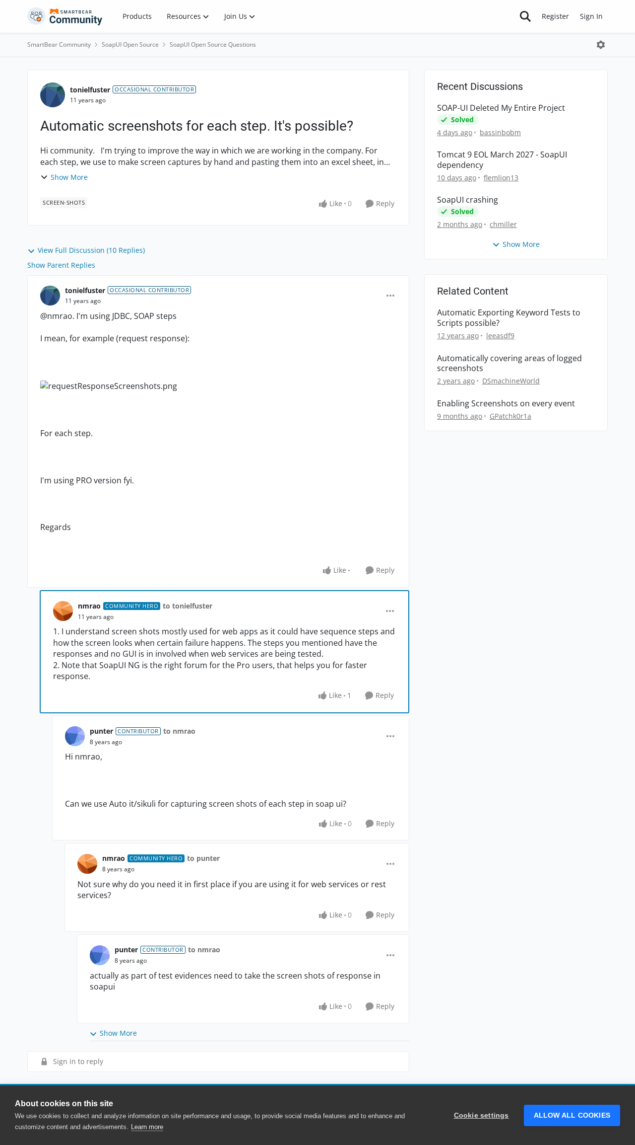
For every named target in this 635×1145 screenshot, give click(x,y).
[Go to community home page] (65, 16)
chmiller (503, 224)
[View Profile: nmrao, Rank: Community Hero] (63, 611)
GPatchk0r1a (510, 416)
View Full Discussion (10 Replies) (91, 250)
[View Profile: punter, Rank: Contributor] (75, 736)
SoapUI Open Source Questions (213, 44)
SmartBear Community (59, 44)
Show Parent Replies (61, 265)
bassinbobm (500, 132)
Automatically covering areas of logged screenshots (509, 363)
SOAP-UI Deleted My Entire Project (501, 108)
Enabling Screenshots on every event (506, 403)
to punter (203, 858)
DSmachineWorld (511, 380)
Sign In (591, 16)
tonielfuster (90, 89)
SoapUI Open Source (130, 44)
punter (101, 731)
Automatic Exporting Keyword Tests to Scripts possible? (508, 317)
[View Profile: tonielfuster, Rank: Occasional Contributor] (52, 94)
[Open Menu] (601, 45)
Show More (69, 177)
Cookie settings (481, 1115)
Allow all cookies (572, 1115)
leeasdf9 (500, 335)
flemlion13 (501, 177)
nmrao (89, 606)
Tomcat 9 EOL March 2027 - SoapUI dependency (502, 160)
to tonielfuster (187, 606)
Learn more (147, 1127)
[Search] (525, 16)
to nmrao (179, 731)
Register (555, 16)
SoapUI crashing (467, 200)
